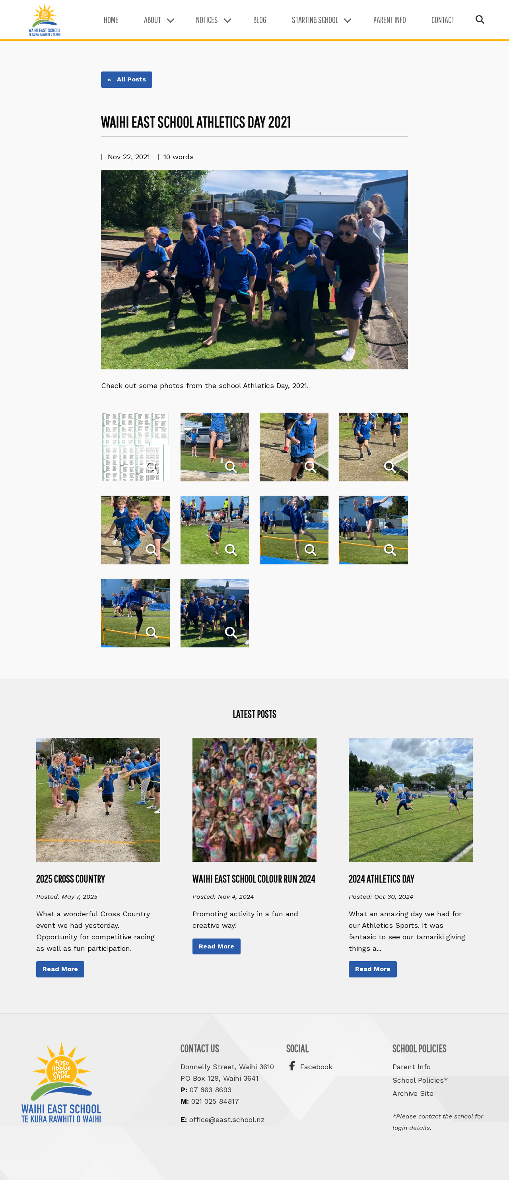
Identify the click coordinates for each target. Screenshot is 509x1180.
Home (111, 20)
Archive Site (412, 1093)
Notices (207, 20)
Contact (443, 20)
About (152, 20)
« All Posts (126, 79)
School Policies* (420, 1080)
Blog (259, 20)
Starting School (315, 20)
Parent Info (389, 20)
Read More (60, 969)
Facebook (315, 1066)
